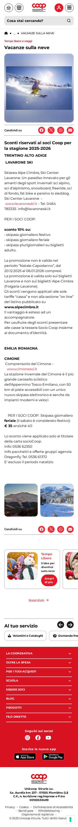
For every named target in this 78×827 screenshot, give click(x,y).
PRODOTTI (13, 707)
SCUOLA (12, 680)
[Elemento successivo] (70, 624)
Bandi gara (25, 810)
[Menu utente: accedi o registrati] (59, 7)
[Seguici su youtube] (48, 737)
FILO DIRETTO (16, 716)
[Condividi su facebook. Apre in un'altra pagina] (41, 130)
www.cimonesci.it (22, 369)
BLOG (10, 698)
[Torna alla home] (6, 33)
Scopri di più (49, 580)
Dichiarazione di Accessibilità (53, 807)
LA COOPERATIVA (19, 653)
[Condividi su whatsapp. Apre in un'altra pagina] (60, 130)
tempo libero (46, 556)
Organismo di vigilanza (38, 814)
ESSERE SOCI (15, 689)
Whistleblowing (49, 810)
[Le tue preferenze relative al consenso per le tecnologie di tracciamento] (70, 819)
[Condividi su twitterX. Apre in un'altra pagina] (51, 130)
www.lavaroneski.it (21, 204)
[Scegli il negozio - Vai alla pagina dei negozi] (19, 7)
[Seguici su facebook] (38, 737)
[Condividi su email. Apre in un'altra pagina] (70, 130)
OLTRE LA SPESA (18, 662)
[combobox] (39, 20)
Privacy (10, 807)
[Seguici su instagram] (27, 737)
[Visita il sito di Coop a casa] (8, 7)
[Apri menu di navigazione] (69, 7)
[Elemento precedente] (60, 624)
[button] (21, 500)
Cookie (24, 807)
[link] (32, 569)
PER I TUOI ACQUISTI (21, 671)
